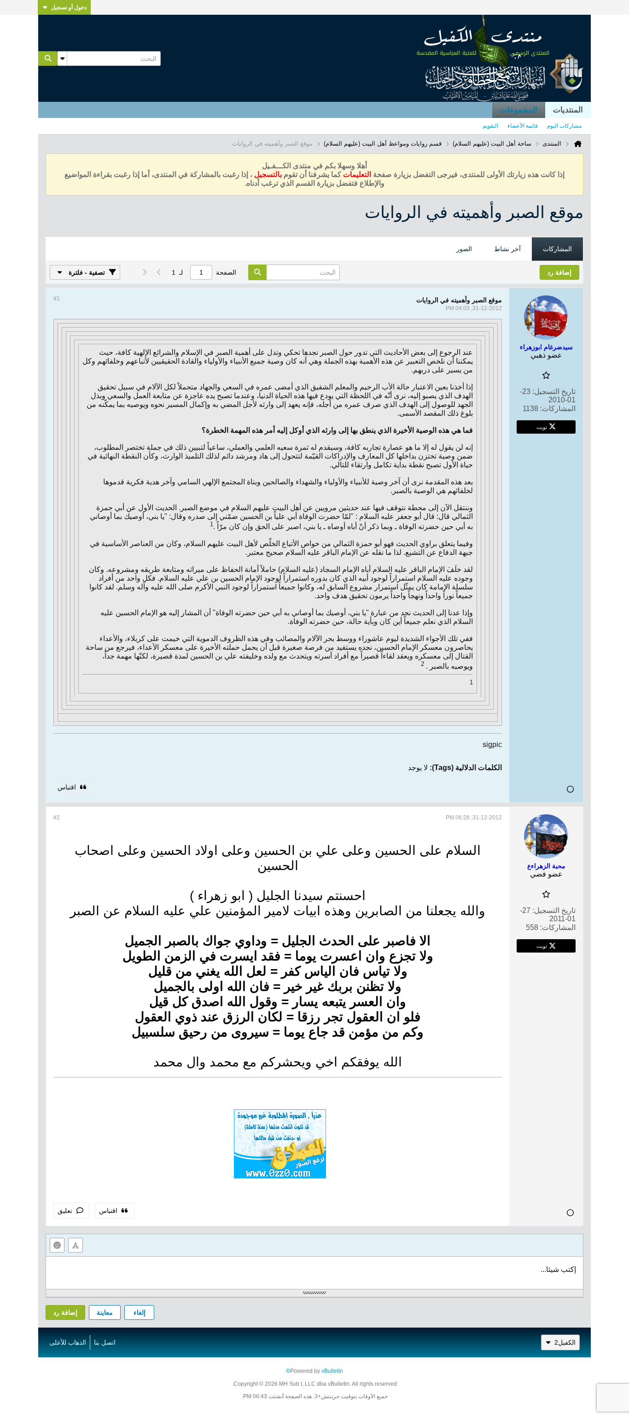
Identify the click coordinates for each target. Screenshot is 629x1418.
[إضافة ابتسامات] (57, 1245)
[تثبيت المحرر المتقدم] (75, 1245)
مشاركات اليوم (564, 126)
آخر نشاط (507, 249)
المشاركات (557, 249)
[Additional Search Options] (62, 58)
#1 (56, 298)
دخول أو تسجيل (69, 7)
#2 (56, 817)
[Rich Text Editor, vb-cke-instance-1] (314, 1273)
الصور (464, 249)
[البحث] (48, 58)
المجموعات (518, 110)
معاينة (105, 1312)
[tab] (557, 249)
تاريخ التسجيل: (554, 391)
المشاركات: (558, 408)
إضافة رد (65, 1312)
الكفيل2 (565, 1342)
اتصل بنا (105, 1342)
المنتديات (568, 110)
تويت (541, 426)
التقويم (490, 126)
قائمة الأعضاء (522, 126)
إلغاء (140, 1312)
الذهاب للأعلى (67, 1342)
